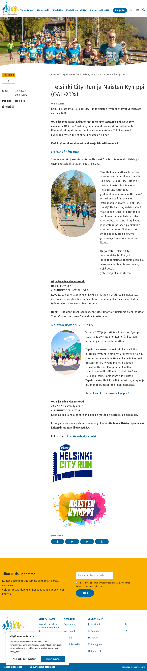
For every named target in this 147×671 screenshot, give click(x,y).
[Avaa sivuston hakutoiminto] (143, 10)
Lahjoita (120, 10)
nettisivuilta (113, 255)
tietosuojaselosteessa (86, 586)
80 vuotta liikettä (100, 10)
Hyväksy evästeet (53, 659)
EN (137, 9)
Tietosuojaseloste (12, 667)
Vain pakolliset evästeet (24, 659)
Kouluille (58, 10)
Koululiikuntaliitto (76, 10)
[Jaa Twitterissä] (72, 541)
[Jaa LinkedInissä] (87, 541)
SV (130, 9)
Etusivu (55, 74)
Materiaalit (43, 10)
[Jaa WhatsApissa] (102, 541)
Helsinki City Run (65, 152)
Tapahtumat (27, 10)
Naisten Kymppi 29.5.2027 (72, 325)
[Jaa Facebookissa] (57, 541)
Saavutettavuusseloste (42, 667)
